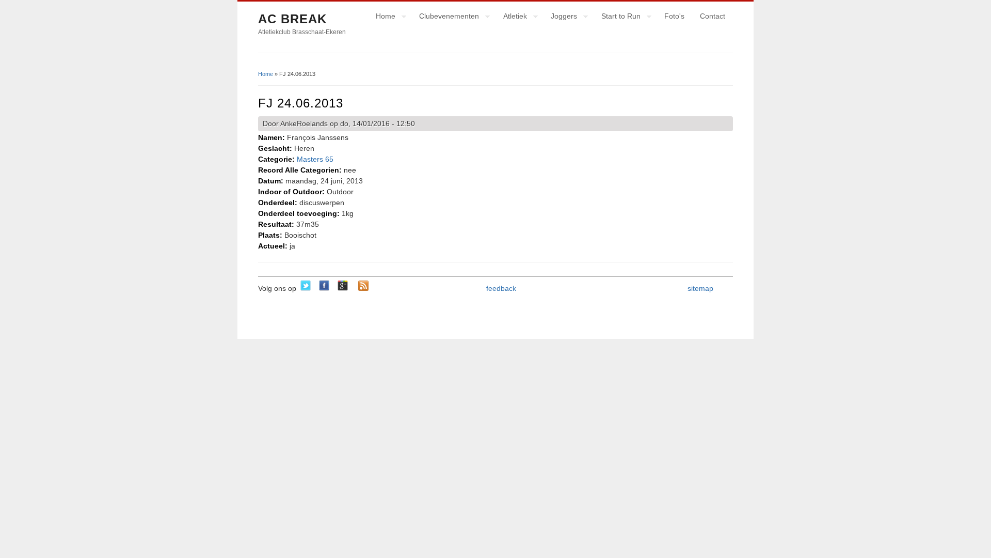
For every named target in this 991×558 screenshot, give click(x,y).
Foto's (674, 16)
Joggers (560, 17)
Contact (712, 16)
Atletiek (511, 17)
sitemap (700, 288)
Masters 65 (315, 159)
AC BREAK (292, 19)
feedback (501, 288)
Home (381, 17)
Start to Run (617, 17)
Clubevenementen (445, 17)
